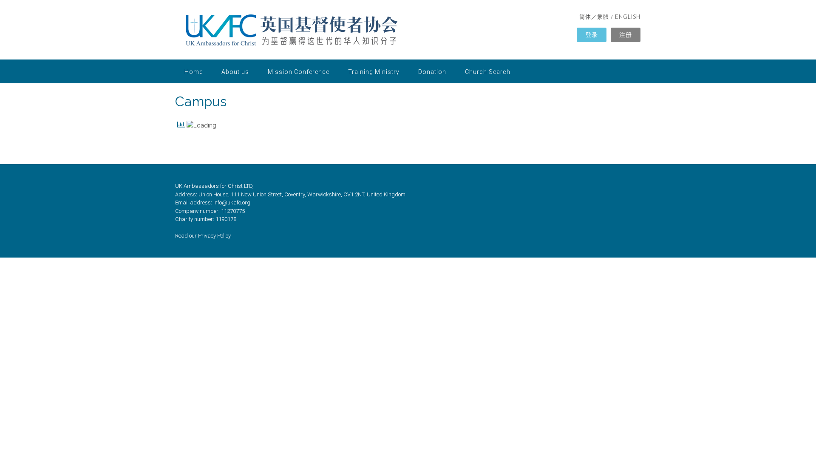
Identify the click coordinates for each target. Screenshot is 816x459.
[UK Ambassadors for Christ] (292, 30)
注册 (625, 34)
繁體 (603, 16)
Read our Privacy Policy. (203, 235)
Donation (432, 71)
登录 (591, 34)
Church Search (487, 71)
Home (193, 71)
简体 (585, 16)
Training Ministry (374, 71)
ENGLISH (627, 16)
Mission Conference (298, 71)
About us (235, 71)
